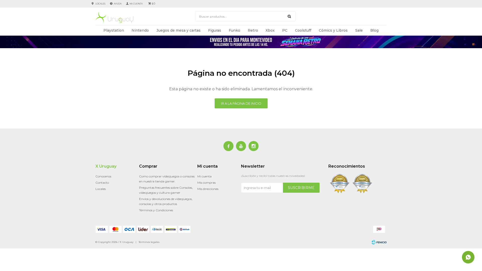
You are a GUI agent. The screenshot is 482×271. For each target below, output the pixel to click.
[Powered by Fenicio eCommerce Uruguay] (379, 242)
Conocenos (103, 176)
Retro (253, 30)
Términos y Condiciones (156, 210)
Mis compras (206, 182)
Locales (100, 3)
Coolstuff (303, 30)
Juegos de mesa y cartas (178, 30)
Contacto (102, 182)
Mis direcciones (207, 189)
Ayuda (118, 3)
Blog (374, 30)
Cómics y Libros (333, 30)
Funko (234, 30)
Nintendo (140, 30)
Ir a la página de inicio (241, 103)
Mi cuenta (204, 176)
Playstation (113, 30)
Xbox (270, 30)
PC (284, 30)
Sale (359, 30)
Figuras (214, 30)
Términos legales (149, 242)
